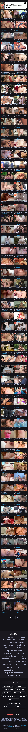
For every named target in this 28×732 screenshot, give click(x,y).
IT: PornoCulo (21, 696)
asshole (17, 648)
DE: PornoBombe (8, 696)
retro (3, 640)
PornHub (4, 192)
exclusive (16, 640)
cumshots (16, 637)
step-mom (9, 673)
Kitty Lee (12, 429)
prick (4, 642)
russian (5, 637)
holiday (14, 656)
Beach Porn (20, 689)
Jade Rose (11, 73)
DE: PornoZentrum (14, 703)
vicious (4, 661)
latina (10, 645)
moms (10, 648)
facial (23, 640)
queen (16, 670)
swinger (21, 670)
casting (18, 664)
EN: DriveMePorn (8, 686)
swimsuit (22, 659)
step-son (20, 653)
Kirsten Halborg (12, 84)
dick (5, 645)
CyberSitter (10, 726)
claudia (20, 651)
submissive (20, 667)
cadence (5, 659)
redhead (12, 667)
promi (24, 648)
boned (7, 656)
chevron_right (18, 618)
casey (11, 664)
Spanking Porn (21, 686)
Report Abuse (17, 726)
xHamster (4, 19)
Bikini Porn (7, 693)
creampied (22, 642)
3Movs (17, 30)
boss (23, 637)
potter (25, 664)
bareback (7, 653)
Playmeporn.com (11, 728)
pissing (22, 645)
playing (15, 642)
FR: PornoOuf (20, 707)
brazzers (5, 664)
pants (10, 637)
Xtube (17, 73)
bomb (6, 667)
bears (24, 662)
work (16, 659)
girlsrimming (11, 675)
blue (11, 659)
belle (9, 640)
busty (18, 675)
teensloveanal (14, 661)
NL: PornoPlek (8, 707)
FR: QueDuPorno (19, 693)
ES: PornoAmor (14, 700)
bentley (10, 642)
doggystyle (8, 670)
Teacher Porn (8, 689)
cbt (14, 653)
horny (7, 651)
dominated (18, 673)
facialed (14, 651)
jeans (4, 648)
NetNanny (23, 725)
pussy (16, 645)
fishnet (21, 656)
